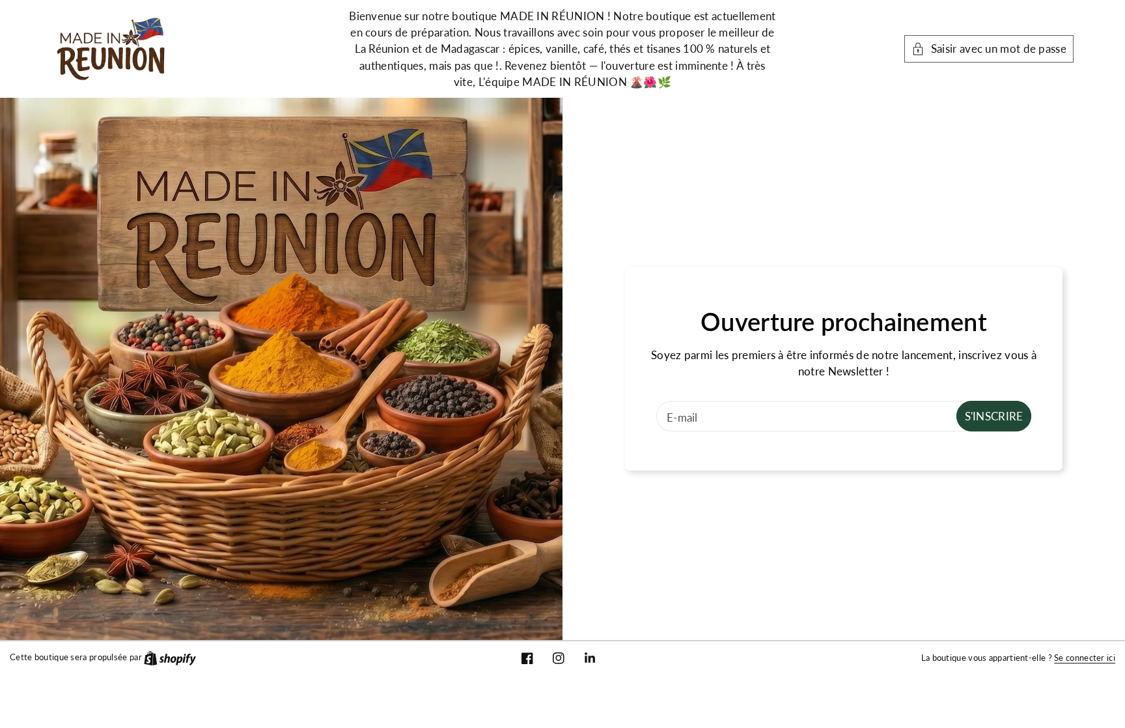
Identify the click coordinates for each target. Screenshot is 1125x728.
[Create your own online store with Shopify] (170, 657)
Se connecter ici (1084, 657)
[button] (989, 48)
